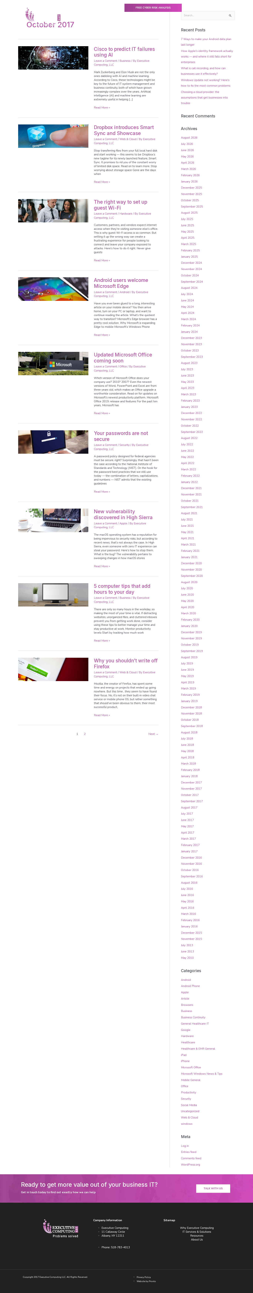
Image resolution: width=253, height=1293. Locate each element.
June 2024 (187, 300)
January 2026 (189, 181)
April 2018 (187, 757)
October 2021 (190, 501)
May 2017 (187, 826)
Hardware (125, 214)
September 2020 (192, 576)
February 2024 (190, 325)
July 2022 (187, 444)
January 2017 (189, 851)
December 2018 (191, 707)
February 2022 (190, 476)
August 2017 (189, 807)
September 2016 (192, 876)
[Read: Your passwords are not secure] (53, 442)
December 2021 (191, 488)
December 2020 (191, 563)
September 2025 (192, 206)
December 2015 (191, 933)
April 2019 (187, 682)
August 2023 (189, 363)
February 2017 (190, 845)
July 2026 (187, 144)
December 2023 (191, 338)
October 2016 (190, 870)
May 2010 (187, 958)
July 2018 (187, 738)
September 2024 (192, 282)
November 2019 (191, 638)
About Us (200, 26)
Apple (123, 523)
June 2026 (187, 150)
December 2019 (191, 632)
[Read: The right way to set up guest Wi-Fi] (53, 210)
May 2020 (187, 601)
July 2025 (187, 219)
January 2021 (189, 557)
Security (124, 445)
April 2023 (187, 388)
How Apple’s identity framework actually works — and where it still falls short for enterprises (207, 56)
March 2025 (188, 244)
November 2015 (191, 939)
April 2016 (187, 908)
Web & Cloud (128, 139)
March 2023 (188, 394)
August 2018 (189, 732)
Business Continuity (193, 1017)
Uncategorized (190, 1111)
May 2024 (187, 307)
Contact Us (221, 26)
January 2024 (189, 332)
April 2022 (187, 463)
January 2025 (189, 257)
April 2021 (187, 538)
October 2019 (190, 645)
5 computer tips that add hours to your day (122, 589)
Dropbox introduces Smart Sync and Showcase (124, 130)
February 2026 (190, 175)
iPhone (185, 1061)
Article (185, 998)
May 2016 (187, 901)
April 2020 (187, 607)
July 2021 (187, 519)
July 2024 (187, 294)
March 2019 (188, 688)
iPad (184, 1055)
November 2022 (191, 419)
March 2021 (188, 544)
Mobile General (190, 1080)
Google (185, 1030)
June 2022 (187, 451)
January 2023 (189, 407)
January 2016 (189, 926)
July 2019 (187, 663)
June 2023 (187, 375)
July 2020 (187, 588)
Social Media (189, 1105)
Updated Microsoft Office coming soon (123, 358)
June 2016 (187, 895)
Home (81, 26)
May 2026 (187, 156)
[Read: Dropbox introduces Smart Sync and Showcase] (53, 136)
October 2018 (190, 720)
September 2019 (192, 651)
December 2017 (191, 782)
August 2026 (189, 137)
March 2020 (188, 613)
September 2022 (192, 432)
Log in (185, 1146)
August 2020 (189, 582)
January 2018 (189, 776)
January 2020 (189, 626)
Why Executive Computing (108, 26)
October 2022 (190, 426)
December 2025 (191, 188)
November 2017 (191, 789)
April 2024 (187, 313)
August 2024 (189, 288)
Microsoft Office (191, 1067)
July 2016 (187, 889)
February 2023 (190, 400)
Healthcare (188, 1042)
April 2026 (187, 163)
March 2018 (188, 763)
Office (123, 366)
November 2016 (191, 864)
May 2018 (187, 751)
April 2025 (187, 238)
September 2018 (192, 726)
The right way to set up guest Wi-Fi (120, 205)
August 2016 (189, 883)
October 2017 (190, 795)
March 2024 (188, 319)
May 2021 (187, 532)
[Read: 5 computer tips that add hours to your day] (53, 595)
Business (125, 61)
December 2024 (191, 263)
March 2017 (188, 839)
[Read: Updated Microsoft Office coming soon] (53, 363)
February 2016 (190, 920)
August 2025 (189, 213)
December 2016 (191, 858)
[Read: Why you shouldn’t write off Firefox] (53, 669)
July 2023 (187, 369)
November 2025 (191, 194)
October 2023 (190, 350)
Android (124, 292)
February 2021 (190, 551)
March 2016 (188, 914)
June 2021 (187, 526)
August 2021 (189, 513)
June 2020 (187, 595)
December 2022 (191, 413)
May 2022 (187, 457)
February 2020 (190, 620)
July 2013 (187, 945)
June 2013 (187, 951)
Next (153, 734)
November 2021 (191, 494)
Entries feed (188, 1152)
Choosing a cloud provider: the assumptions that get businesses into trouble (204, 97)
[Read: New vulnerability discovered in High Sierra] (53, 520)
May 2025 (187, 232)
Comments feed (191, 1158)
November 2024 (191, 269)
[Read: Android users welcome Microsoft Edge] (53, 289)
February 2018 (190, 770)
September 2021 (192, 507)
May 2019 (187, 676)
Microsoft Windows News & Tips (201, 1074)
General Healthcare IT (195, 1024)
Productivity (188, 1092)
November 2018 (191, 713)
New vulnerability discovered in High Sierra (123, 514)
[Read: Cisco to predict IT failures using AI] (53, 57)
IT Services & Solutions (196, 1232)
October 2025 (190, 200)
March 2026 (188, 169)
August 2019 (189, 657)
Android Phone (190, 986)
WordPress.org (190, 1165)
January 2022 (189, 482)
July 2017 (187, 814)
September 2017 (192, 801)
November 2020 (191, 569)
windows (186, 1124)
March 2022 (188, 469)
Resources (196, 1236)
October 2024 (190, 275)
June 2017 (187, 820)
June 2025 (187, 225)
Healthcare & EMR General (198, 1049)
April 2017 (187, 832)
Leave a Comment (105, 61)
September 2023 (192, 357)
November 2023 (191, 344)
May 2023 (187, 382)
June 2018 (187, 745)
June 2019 (187, 670)
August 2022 (189, 438)
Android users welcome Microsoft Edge (121, 283)
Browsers (187, 1005)
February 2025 (190, 250)
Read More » (102, 107)
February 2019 (190, 695)
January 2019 (189, 701)
